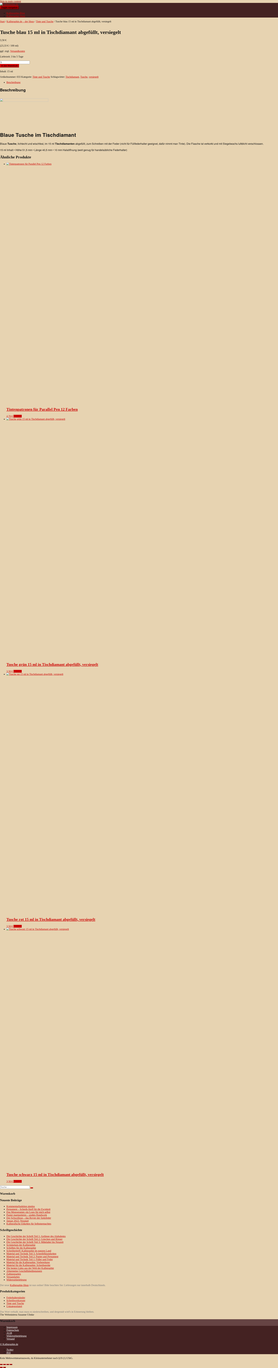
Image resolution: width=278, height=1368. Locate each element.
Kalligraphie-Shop (15, 16)
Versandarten (13, 1276)
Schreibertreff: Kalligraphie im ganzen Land (28, 1250)
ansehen (18, 416)
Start (2, 21)
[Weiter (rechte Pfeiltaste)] (4, 1367)
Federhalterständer (15, 1297)
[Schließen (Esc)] (11, 1364)
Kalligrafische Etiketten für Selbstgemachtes (28, 1223)
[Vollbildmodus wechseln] (4, 1364)
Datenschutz (12, 1330)
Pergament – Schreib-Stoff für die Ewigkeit (28, 1209)
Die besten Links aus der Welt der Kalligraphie (30, 1268)
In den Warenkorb (9, 66)
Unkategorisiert (14, 1306)
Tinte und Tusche (44, 21)
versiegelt (93, 76)
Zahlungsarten (13, 1274)
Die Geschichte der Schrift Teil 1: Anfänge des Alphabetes (36, 1236)
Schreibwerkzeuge (15, 1300)
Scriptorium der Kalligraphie (20, 1245)
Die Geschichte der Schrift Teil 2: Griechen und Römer (34, 1239)
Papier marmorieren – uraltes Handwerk (26, 1215)
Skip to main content (10, 1)
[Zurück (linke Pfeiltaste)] (1, 1367)
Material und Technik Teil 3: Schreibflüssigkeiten (31, 1253)
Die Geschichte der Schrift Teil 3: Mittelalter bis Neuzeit (34, 1242)
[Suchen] (31, 1187)
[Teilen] (7, 1364)
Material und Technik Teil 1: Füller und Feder (29, 1259)
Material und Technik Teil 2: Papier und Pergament (32, 1256)
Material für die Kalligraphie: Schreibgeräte (28, 1265)
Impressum (12, 1327)
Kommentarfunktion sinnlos (20, 1206)
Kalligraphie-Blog (15, 13)
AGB (9, 1333)
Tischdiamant (72, 76)
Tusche (84, 76)
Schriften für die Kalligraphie (21, 1247)
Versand (10, 1338)
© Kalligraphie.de (9, 1344)
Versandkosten (17, 51)
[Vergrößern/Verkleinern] (1, 1364)
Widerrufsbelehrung (16, 1279)
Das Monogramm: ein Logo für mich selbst (28, 1212)
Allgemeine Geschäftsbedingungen (24, 1271)
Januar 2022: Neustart (17, 1220)
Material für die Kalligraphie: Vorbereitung (28, 1262)
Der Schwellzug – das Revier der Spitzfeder (28, 1218)
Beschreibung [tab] (13, 82)
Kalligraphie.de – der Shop (20, 21)
